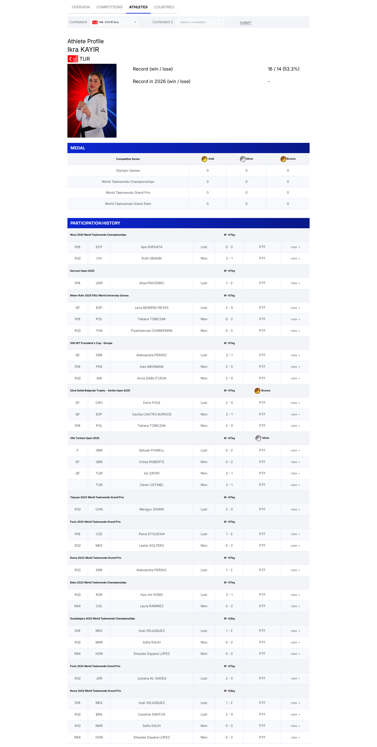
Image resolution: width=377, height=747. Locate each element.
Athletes (138, 7)
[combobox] (114, 22)
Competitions (109, 7)
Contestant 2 (163, 22)
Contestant (78, 22)
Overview (81, 7)
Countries (164, 7)
